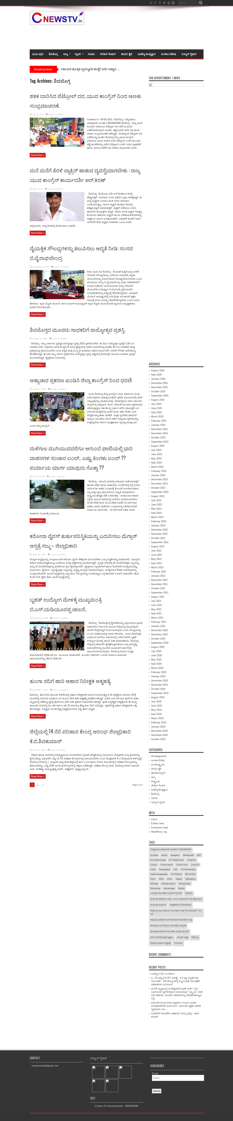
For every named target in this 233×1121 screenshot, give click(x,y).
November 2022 (159, 534)
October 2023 (158, 487)
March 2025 (157, 416)
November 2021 (159, 584)
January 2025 (158, 425)
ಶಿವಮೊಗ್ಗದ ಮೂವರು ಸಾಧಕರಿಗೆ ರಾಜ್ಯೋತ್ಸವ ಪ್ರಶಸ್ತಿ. (77, 329)
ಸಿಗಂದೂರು (178, 943)
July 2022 (156, 550)
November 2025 (159, 387)
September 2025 (159, 395)
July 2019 (156, 701)
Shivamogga (169, 888)
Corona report (166, 865)
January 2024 (158, 475)
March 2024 (157, 466)
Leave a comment (56, 115)
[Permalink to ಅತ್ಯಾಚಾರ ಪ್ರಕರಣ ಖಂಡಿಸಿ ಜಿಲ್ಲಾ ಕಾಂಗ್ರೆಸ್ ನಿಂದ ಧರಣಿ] (57, 420)
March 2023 (157, 517)
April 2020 (156, 663)
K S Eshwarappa (188, 869)
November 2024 (159, 433)
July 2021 (156, 601)
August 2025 (157, 399)
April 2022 (156, 563)
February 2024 (158, 471)
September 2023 (159, 492)
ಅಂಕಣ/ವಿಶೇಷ (168, 54)
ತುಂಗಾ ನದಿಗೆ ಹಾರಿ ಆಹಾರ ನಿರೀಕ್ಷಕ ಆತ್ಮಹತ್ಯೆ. (71, 680)
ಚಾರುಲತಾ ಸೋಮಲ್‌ (158, 905)
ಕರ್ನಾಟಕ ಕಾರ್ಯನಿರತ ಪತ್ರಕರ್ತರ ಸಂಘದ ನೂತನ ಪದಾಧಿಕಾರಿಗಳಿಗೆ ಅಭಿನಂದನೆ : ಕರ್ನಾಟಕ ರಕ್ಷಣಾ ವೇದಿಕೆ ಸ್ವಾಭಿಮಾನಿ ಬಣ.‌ (176, 1006)
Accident (154, 855)
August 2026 (157, 370)
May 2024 (156, 458)
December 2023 (159, 479)
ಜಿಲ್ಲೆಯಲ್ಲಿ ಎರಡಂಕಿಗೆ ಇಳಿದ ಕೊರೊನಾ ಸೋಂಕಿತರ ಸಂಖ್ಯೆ (171, 920)
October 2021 (158, 588)
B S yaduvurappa (158, 860)
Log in (154, 819)
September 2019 (159, 693)
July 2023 (156, 500)
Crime (153, 869)
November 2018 (159, 735)
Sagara (179, 879)
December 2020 (159, 630)
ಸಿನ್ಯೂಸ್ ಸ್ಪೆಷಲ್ (188, 54)
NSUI (161, 879)
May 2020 (156, 659)
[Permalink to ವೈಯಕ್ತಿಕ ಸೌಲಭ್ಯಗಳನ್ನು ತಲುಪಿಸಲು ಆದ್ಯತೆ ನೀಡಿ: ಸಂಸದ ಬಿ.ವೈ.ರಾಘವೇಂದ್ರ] (57, 298)
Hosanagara (164, 869)
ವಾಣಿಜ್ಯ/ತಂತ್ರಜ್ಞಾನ (147, 54)
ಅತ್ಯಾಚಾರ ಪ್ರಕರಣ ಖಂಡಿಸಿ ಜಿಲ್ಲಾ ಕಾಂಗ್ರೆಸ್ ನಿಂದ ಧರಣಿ (81, 380)
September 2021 (159, 592)
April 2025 (156, 412)
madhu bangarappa (158, 874)
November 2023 (159, 483)
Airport (164, 855)
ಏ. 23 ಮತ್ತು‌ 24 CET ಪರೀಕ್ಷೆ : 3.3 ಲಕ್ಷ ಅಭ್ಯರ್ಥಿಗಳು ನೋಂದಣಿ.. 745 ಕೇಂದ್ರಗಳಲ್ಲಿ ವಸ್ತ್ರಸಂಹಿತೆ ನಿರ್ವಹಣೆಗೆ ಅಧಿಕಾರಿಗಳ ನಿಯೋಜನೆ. (175, 981)
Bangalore (175, 855)
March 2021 (157, 617)
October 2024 (158, 437)
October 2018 (158, 739)
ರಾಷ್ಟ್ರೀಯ (155, 781)
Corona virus (182, 865)
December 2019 (159, 680)
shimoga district (168, 884)
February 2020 (158, 672)
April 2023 (156, 513)
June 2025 (156, 408)
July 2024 (156, 450)
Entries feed (157, 823)
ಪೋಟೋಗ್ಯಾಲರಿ (158, 773)
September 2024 (159, 441)
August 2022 (157, 546)
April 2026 (156, 374)
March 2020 (157, 668)
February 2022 (158, 571)
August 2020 (157, 647)
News (152, 879)
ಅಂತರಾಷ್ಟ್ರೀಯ (158, 764)
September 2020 (159, 642)
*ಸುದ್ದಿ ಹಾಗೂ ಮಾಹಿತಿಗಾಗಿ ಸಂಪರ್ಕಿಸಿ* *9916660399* (170, 849)
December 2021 (159, 580)
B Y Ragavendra (176, 860)
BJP (199, 855)
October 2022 (158, 538)
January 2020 (158, 676)
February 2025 (158, 420)
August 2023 (157, 496)
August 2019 (157, 697)
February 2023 (158, 521)
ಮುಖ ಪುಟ (37, 54)
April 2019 (156, 714)
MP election (190, 874)
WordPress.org (159, 831)
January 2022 (158, 575)
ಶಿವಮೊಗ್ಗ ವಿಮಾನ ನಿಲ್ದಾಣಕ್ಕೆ (160, 943)
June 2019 (156, 705)
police (169, 879)
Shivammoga (184, 884)
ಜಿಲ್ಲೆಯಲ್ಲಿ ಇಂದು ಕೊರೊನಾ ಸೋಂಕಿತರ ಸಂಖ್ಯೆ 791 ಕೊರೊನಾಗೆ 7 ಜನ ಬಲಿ (176, 912)
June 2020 (156, 655)
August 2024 (157, 446)
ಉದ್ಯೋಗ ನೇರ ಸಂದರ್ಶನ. (163, 973)
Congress (191, 860)
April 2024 (156, 462)
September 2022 (159, 542)
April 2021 (156, 613)
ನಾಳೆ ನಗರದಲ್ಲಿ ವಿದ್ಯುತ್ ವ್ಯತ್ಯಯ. (162, 937)
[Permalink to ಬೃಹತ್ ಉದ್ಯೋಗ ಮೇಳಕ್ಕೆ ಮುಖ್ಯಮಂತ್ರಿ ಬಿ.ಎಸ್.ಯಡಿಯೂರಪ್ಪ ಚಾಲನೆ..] (57, 649)
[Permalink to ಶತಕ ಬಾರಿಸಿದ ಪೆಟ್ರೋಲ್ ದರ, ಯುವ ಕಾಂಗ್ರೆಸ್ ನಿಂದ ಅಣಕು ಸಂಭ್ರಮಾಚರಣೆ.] (57, 146)
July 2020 (156, 651)
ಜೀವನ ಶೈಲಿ (126, 54)
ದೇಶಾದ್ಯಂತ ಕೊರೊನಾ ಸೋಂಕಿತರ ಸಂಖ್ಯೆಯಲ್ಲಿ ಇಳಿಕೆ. (169, 931)
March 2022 (157, 567)
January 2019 (158, 726)
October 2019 (158, 689)
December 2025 (159, 383)
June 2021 (156, 605)
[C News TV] (57, 22)
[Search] (201, 2)
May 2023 (156, 508)
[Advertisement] (137, 36)
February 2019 (158, 722)
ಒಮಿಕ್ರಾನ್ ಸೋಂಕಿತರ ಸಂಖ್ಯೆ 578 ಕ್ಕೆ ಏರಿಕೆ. (166, 893)
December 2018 (159, 730)
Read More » (37, 155)
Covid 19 (195, 865)
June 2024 (156, 454)
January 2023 (158, 525)
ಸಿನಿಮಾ (91, 54)
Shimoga (154, 884)
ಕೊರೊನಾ (188, 893)
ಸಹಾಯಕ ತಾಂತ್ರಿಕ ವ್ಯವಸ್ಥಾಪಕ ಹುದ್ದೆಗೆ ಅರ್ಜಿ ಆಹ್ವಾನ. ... (90, 69)
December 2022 (159, 529)
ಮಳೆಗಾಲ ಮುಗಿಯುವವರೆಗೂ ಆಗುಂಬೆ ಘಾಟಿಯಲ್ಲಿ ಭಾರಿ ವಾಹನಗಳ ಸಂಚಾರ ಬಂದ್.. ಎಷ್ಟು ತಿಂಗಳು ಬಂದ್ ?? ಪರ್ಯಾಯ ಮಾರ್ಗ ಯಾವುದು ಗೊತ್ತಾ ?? (81, 457)
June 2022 (156, 554)
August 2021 (157, 596)
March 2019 (157, 718)
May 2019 (156, 710)
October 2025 (158, 391)
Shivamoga (155, 888)
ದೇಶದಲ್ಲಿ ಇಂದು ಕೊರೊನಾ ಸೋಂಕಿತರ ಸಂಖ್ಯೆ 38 (168, 925)
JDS (175, 869)
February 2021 (158, 622)
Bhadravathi (188, 855)
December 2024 (159, 429)
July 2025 (156, 404)
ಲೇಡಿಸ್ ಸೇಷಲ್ (108, 54)
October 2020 (158, 638)
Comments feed (159, 827)
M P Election (176, 874)
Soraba (181, 888)
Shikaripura (190, 879)
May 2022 (156, 559)
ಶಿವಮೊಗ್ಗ (53, 54)
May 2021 (156, 609)
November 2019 (159, 684)
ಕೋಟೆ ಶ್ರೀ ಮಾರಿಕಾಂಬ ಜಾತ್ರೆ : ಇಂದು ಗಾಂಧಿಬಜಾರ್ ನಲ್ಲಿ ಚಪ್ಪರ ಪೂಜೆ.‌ (176, 899)
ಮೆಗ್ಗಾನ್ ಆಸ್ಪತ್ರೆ (182, 937)
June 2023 (156, 504)
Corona (153, 865)
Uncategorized (158, 756)
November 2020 (159, 634)
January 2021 (158, 626)
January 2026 (158, 378)
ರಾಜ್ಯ (65, 54)
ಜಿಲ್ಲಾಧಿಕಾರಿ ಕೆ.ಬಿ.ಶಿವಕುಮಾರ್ (180, 905)
